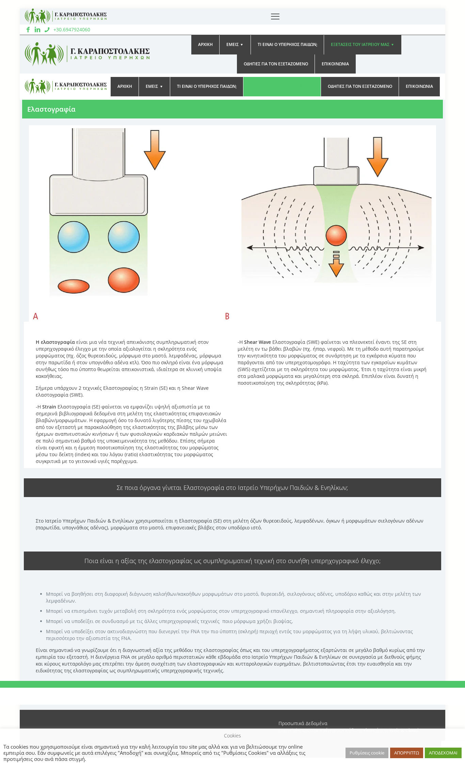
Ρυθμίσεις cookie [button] (367, 753)
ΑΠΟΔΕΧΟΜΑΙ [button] (443, 753)
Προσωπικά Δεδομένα (302, 723)
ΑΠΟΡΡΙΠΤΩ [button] (406, 753)
